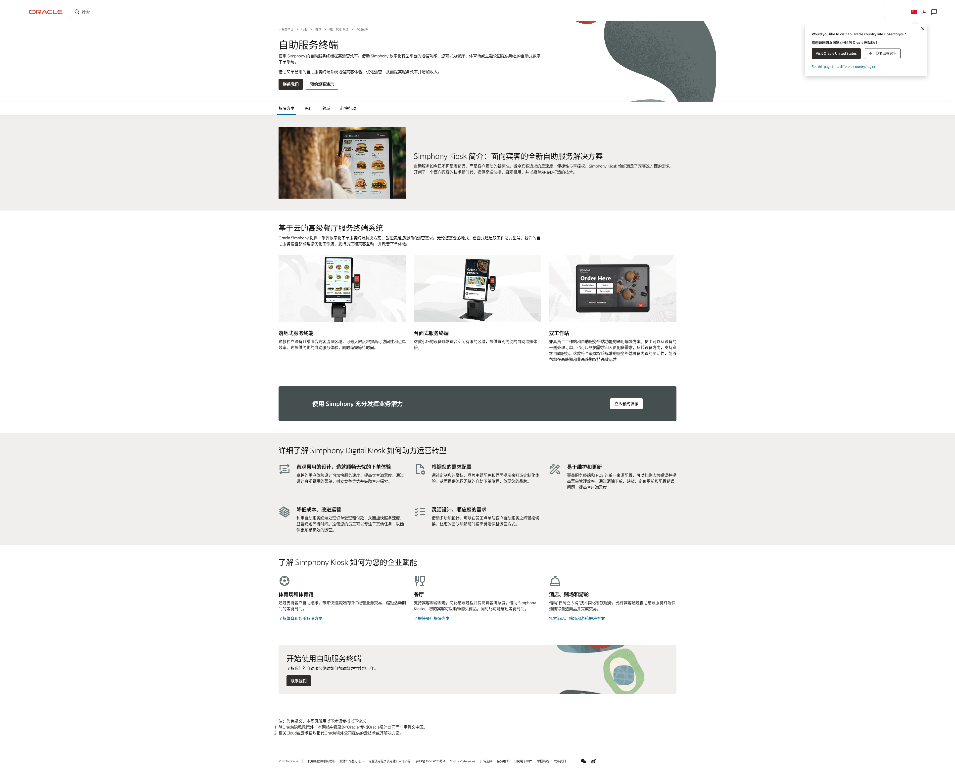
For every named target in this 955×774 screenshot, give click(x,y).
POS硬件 (362, 29)
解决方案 (286, 108)
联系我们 (291, 84)
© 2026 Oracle (288, 761)
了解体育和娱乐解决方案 (300, 618)
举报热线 (543, 761)
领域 (326, 108)
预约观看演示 (322, 84)
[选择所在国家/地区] (914, 12)
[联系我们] (934, 12)
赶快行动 (348, 108)
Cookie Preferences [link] (462, 761)
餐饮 (318, 29)
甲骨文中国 (286, 29)
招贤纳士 (503, 761)
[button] (21, 12)
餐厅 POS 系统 (338, 29)
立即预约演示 (626, 403)
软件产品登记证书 (352, 761)
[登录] (924, 12)
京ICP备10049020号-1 (430, 761)
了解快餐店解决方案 (432, 618)
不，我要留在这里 (883, 53)
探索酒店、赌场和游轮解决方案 (577, 618)
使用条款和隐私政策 (321, 761)
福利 (308, 108)
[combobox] (477, 12)
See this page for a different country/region (844, 66)
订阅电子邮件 (523, 761)
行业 (304, 29)
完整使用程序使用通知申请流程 (389, 761)
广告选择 (486, 761)
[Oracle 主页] (46, 12)
